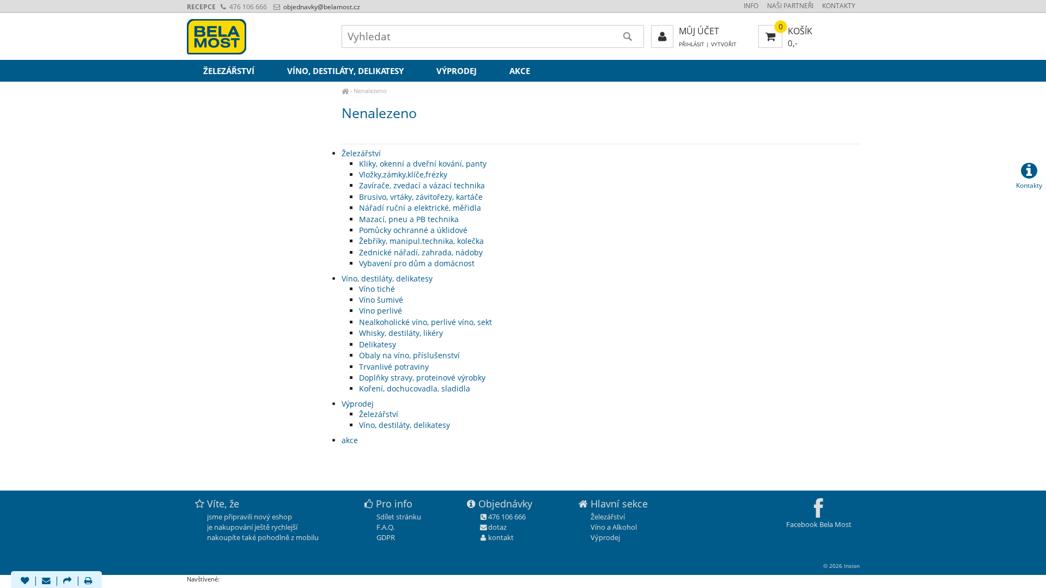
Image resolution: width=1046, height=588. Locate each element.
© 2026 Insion (841, 565)
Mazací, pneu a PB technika (409, 219)
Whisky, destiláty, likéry (401, 333)
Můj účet (699, 31)
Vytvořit (724, 44)
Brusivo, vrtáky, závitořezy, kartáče (421, 197)
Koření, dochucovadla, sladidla (414, 388)
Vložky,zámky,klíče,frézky (403, 174)
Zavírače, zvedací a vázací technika (422, 185)
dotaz (497, 527)
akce (350, 440)
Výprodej (358, 404)
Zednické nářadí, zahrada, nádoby (421, 252)
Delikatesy (377, 344)
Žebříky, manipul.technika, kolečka (421, 241)
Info (751, 5)
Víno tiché (377, 289)
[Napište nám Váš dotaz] (46, 581)
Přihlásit (691, 44)
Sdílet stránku (398, 517)
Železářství (361, 153)
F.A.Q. (385, 527)
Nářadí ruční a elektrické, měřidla (420, 208)
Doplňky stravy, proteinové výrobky (422, 377)
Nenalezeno (370, 91)
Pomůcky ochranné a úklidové (413, 230)
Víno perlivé (380, 310)
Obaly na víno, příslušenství (409, 355)
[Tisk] (88, 581)
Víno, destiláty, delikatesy (387, 278)
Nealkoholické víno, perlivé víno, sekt (425, 322)
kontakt (501, 537)
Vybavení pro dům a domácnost (417, 263)
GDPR (385, 537)
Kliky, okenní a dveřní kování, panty (422, 163)
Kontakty (838, 5)
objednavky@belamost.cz (321, 6)
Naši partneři (790, 5)
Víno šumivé (381, 300)
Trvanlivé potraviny (394, 367)
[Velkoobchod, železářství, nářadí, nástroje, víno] (345, 91)
